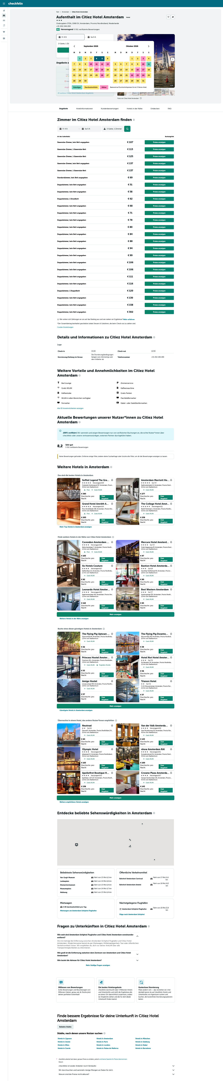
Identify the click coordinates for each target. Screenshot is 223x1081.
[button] (4, 3)
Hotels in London (103, 1045)
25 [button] (96, 75)
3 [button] (91, 59)
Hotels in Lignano (65, 1038)
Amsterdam (65, 12)
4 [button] (96, 59)
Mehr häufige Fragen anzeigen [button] (98, 965)
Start (57, 12)
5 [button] (102, 59)
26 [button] (102, 75)
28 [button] (74, 81)
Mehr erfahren (129, 319)
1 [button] (79, 59)
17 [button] (91, 70)
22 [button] (80, 75)
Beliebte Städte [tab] (65, 1027)
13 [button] (108, 64)
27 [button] (108, 75)
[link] (76, 527)
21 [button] (74, 75)
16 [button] (85, 70)
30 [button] (85, 81)
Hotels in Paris (102, 1042)
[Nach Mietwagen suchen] (4, 20)
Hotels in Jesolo (64, 1042)
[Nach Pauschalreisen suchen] (4, 25)
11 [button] (96, 64)
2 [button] (85, 59)
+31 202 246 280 (63, 26)
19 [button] (102, 70)
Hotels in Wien (63, 1045)
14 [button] (74, 70)
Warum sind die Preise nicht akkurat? (74, 1074)
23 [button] (85, 75)
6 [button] (107, 59)
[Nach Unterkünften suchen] (4, 15)
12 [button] (102, 64)
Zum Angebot (105, 497)
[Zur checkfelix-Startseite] (15, 3)
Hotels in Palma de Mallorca (107, 1048)
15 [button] (80, 70)
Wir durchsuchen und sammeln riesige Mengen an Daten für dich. (86, 1070)
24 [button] (91, 75)
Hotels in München (142, 1038)
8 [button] (79, 64)
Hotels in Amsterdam (105, 1038)
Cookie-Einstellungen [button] (65, 327)
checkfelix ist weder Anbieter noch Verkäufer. (78, 1066)
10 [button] (91, 64)
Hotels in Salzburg (142, 1042)
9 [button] (85, 64)
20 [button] (108, 70)
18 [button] (96, 70)
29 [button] (80, 81)
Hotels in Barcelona (143, 1048)
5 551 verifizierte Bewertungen (87, 29)
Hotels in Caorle (64, 1048)
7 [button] (74, 64)
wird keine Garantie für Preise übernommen (113, 1059)
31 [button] (143, 81)
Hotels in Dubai (141, 1045)
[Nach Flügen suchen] (4, 10)
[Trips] (4, 32)
